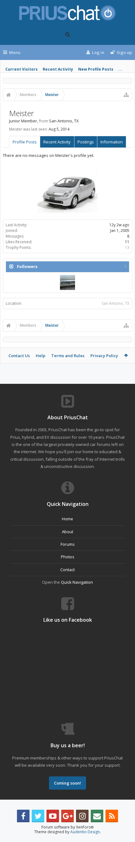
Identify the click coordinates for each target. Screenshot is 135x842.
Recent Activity (58, 69)
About (67, 531)
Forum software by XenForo (67, 827)
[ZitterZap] (67, 282)
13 (127, 247)
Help (40, 355)
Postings (86, 142)
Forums (68, 544)
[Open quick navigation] (126, 95)
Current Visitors (21, 69)
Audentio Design (85, 831)
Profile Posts (25, 142)
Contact (67, 569)
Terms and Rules (67, 355)
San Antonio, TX (115, 303)
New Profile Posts (95, 69)
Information (111, 142)
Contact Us (19, 355)
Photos (67, 557)
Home (67, 519)
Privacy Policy (104, 355)
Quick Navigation (77, 582)
